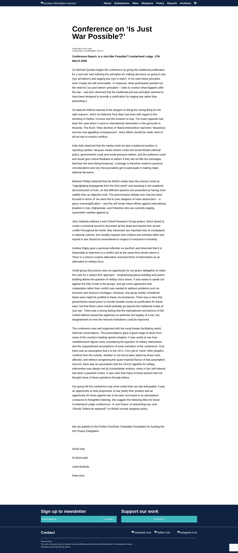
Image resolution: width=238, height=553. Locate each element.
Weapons (147, 3)
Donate (159, 519)
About (107, 3)
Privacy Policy (46, 541)
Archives (185, 3)
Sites (135, 3)
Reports (172, 3)
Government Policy (94, 51)
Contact (48, 532)
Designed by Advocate (49, 547)
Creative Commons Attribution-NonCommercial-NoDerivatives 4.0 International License (98, 544)
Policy (160, 3)
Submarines (121, 3)
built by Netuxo (65, 547)
